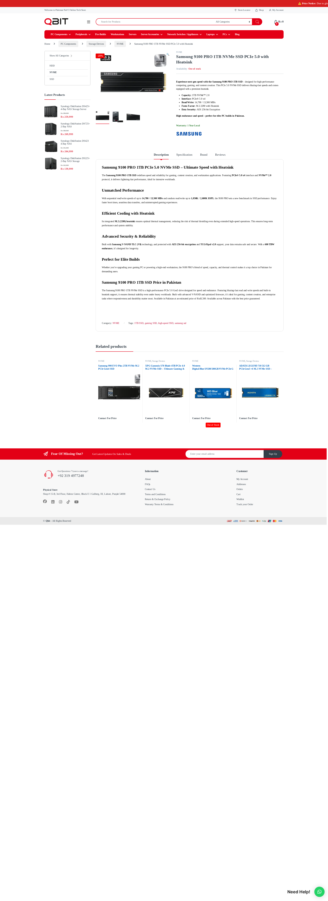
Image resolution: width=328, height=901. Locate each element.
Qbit (48, 521)
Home (47, 44)
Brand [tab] (203, 154)
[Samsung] (189, 134)
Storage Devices (96, 44)
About (148, 479)
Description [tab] (161, 154)
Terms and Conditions (155, 494)
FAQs (147, 484)
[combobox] (155, 21)
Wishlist (240, 499)
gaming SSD (151, 323)
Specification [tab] (184, 154)
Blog (237, 34)
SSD (52, 79)
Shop (261, 10)
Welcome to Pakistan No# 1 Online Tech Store (65, 10)
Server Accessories (150, 34)
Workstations (117, 34)
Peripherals (81, 34)
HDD (52, 65)
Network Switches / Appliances (182, 34)
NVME (120, 44)
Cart (238, 494)
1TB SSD (139, 323)
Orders (239, 489)
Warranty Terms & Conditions (159, 504)
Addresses (241, 484)
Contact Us (150, 489)
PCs (225, 34)
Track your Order (244, 504)
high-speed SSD (165, 323)
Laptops (210, 34)
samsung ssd (180, 323)
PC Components (59, 34)
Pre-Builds (100, 34)
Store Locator (244, 10)
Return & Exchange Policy (157, 499)
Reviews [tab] (220, 154)
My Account (278, 10)
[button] (167, 55)
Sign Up (273, 454)
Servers (132, 34)
